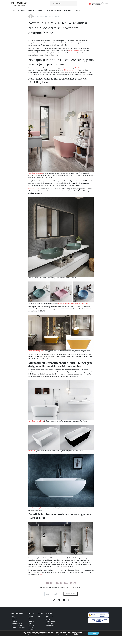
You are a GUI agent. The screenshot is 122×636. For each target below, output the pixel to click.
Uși (29, 618)
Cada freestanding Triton (36, 508)
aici (41, 574)
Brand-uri (49, 620)
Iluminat (30, 627)
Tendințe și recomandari (18, 627)
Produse (31, 10)
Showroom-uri (50, 625)
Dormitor (14, 622)
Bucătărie (14, 618)
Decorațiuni (31, 629)
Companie (67, 10)
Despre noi (49, 616)
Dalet (77, 68)
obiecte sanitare (73, 51)
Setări (76, 634)
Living (13, 620)
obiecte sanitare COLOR (71, 70)
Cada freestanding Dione (36, 421)
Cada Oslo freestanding (35, 173)
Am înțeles (93, 633)
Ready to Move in (16, 623)
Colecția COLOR (33, 189)
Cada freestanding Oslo (35, 351)
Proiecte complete (16, 625)
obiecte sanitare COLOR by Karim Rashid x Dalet (73, 303)
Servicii (40, 10)
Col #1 (40, 616)
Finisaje (30, 616)
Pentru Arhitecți (50, 622)
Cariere (48, 618)
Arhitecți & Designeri (54, 10)
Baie (12, 616)
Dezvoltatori (49, 623)
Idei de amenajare (19, 10)
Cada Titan (31, 451)
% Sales (77, 10)
